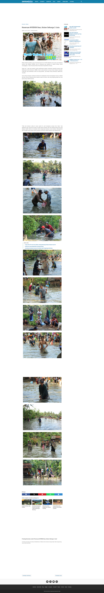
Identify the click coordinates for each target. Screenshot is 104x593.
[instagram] (56, 581)
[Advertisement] (52, 13)
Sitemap (69, 586)
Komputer (48, 1)
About (66, 586)
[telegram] (58, 494)
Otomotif (42, 1)
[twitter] (34, 494)
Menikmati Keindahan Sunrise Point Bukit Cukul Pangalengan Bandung (38, 248)
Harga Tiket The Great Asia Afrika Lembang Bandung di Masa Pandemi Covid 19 (40, 244)
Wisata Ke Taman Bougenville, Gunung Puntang (34, 246)
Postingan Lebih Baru (27, 575)
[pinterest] (42, 494)
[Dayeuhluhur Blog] (27, 1)
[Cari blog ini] (81, 1)
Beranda (34, 586)
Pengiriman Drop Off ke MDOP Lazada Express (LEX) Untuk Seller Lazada (75, 53)
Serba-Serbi (39, 586)
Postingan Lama (58, 575)
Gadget (59, 1)
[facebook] (26, 494)
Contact (62, 586)
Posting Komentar (34, 30)
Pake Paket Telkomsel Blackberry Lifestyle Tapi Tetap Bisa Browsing (75, 34)
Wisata (36, 1)
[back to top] (101, 590)
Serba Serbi (65, 1)
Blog (54, 1)
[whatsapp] (50, 494)
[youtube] (53, 581)
